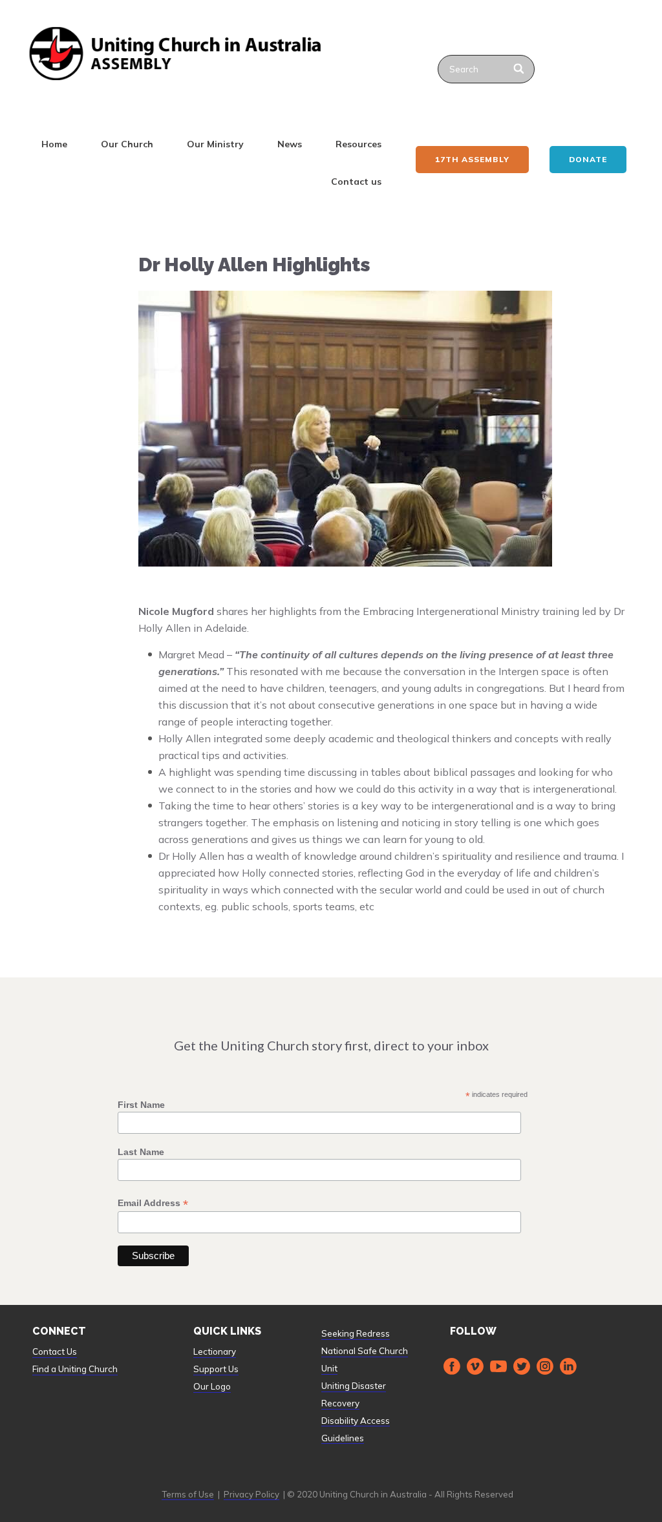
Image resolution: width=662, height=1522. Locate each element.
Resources (358, 144)
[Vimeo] (475, 1366)
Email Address (153, 1203)
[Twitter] (521, 1366)
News (289, 144)
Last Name (141, 1152)
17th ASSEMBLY (472, 159)
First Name (141, 1105)
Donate (588, 159)
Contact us (356, 181)
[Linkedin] (568, 1366)
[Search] (519, 69)
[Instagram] (545, 1366)
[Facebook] (452, 1366)
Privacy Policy (251, 1494)
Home (54, 144)
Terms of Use (188, 1494)
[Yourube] (498, 1366)
